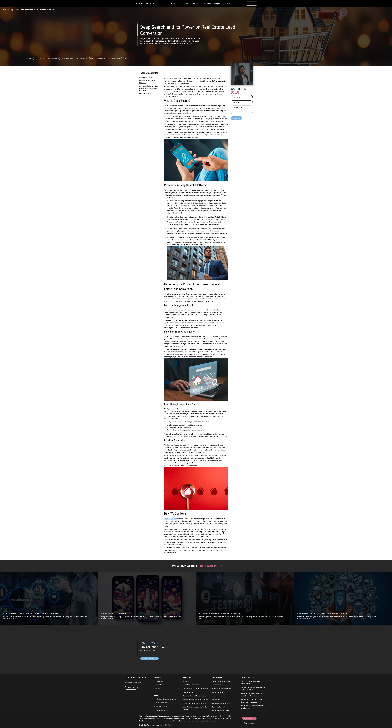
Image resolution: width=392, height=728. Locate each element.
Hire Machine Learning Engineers (165, 699)
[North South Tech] (143, 3)
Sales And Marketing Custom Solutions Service (196, 708)
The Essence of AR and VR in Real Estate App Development (252, 701)
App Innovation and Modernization (194, 696)
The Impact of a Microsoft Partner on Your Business (253, 707)
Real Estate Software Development (194, 703)
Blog (11, 10)
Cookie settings (249, 723)
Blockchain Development (191, 685)
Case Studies (196, 3)
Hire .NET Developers (161, 703)
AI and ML (186, 681)
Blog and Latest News (161, 685)
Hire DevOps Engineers (161, 706)
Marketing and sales (218, 692)
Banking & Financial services (221, 681)
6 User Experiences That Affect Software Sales (251, 682)
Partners (207, 3)
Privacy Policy (158, 681)
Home (5, 10)
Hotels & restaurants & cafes (221, 689)
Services (174, 3)
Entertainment (216, 685)
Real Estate (216, 700)
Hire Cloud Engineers (161, 710)
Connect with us (149, 658)
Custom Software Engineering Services (195, 689)
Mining (214, 696)
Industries (184, 3)
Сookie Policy (167, 725)
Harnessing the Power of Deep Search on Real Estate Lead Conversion (148, 88)
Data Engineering (188, 692)
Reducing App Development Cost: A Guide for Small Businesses (252, 694)
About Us (226, 3)
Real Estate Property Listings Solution (195, 700)
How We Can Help (145, 93)
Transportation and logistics (221, 703)
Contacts (157, 689)
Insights (217, 3)
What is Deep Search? (146, 77)
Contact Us (251, 3)
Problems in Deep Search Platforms (147, 82)
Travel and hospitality (219, 707)
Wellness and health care (220, 711)
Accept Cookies (249, 718)
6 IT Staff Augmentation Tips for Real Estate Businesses (253, 688)
